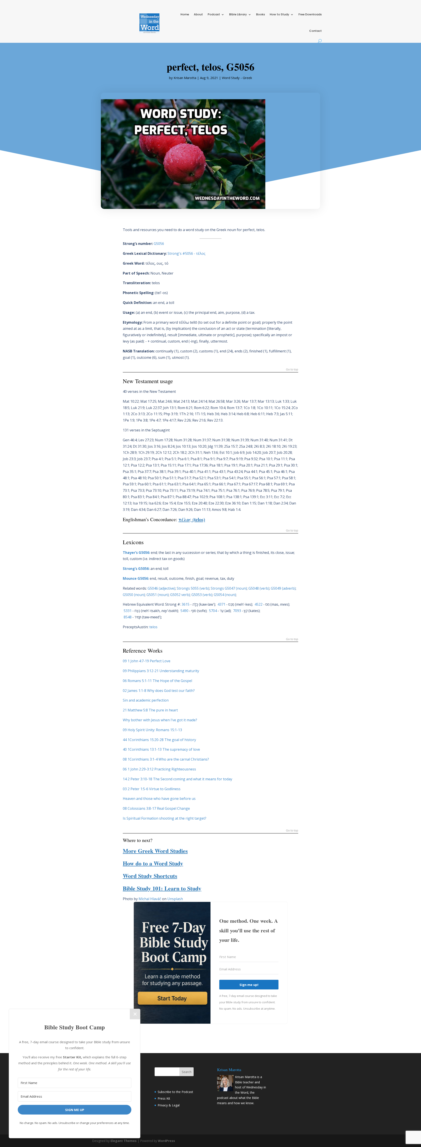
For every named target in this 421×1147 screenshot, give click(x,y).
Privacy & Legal (169, 1105)
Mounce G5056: (136, 578)
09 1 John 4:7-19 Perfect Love (146, 661)
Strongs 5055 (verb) (193, 588)
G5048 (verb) (258, 588)
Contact (315, 31)
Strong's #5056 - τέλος (186, 253)
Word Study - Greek (237, 77)
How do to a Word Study (153, 863)
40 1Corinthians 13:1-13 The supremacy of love (161, 749)
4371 (221, 604)
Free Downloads (310, 14)
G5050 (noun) (134, 594)
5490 (184, 610)
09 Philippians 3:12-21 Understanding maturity (161, 670)
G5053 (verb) (201, 594)
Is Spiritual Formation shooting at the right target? (164, 818)
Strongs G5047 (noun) (229, 588)
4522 (258, 604)
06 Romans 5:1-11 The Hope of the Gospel (157, 680)
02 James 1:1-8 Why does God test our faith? (159, 690)
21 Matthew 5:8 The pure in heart (150, 710)
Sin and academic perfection (146, 700)
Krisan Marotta (185, 77)
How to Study (279, 14)
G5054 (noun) (225, 594)
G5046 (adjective (161, 588)
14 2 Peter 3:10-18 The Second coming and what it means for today (177, 779)
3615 (185, 604)
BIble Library (238, 14)
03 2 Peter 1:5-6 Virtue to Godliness (151, 788)
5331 (128, 610)
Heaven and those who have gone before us (159, 798)
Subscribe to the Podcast (175, 1092)
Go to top (292, 369)
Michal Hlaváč (150, 898)
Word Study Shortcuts (150, 876)
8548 (128, 617)
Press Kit (164, 1098)
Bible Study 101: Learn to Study (162, 888)
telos (153, 627)
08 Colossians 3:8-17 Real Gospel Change (156, 808)
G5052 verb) (180, 594)
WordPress (166, 1141)
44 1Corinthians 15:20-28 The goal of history (159, 739)
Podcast (214, 14)
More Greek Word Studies (155, 851)
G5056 (159, 243)
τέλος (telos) (191, 519)
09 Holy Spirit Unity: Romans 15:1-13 (152, 729)
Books (260, 14)
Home (184, 14)
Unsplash (175, 898)
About (198, 14)
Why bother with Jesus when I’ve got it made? (160, 720)
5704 (213, 610)
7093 (237, 610)
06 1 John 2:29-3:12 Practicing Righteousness (159, 769)
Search (186, 1072)
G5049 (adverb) (283, 588)
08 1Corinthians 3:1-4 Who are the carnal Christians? (166, 759)
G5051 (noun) (157, 594)
